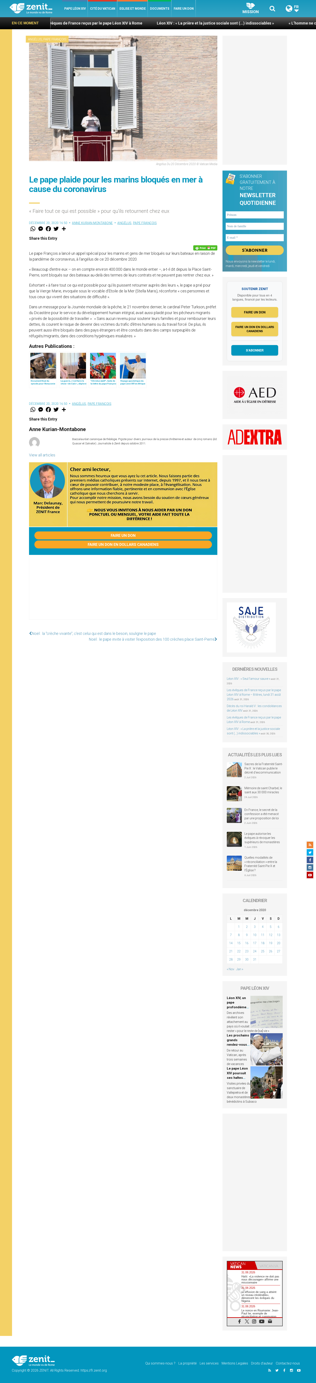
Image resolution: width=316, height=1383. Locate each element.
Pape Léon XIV (75, 8)
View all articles (42, 455)
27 (278, 951)
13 (278, 935)
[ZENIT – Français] (35, 8)
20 (278, 943)
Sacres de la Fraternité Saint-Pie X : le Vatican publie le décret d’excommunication (263, 768)
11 (262, 935)
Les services (209, 1363)
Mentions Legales (235, 1363)
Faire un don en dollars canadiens (123, 544)
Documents (159, 8)
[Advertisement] (123, 592)
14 (231, 943)
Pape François (54, 39)
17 (254, 943)
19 (270, 943)
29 (239, 959)
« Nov (230, 969)
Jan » (239, 969)
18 (262, 943)
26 (270, 951)
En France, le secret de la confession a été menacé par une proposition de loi (261, 814)
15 (239, 943)
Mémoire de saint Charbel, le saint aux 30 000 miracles (263, 790)
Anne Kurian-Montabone (92, 223)
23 (247, 951)
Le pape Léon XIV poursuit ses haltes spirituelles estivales (237, 1078)
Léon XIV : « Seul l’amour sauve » (248, 678)
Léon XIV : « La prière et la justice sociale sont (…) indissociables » (141, 23)
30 (247, 959)
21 (231, 951)
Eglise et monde (133, 8)
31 (254, 959)
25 (262, 951)
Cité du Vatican (102, 8)
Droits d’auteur (262, 1363)
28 (231, 959)
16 (247, 943)
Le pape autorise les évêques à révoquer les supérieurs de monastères (262, 838)
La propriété (187, 1363)
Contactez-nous (288, 1363)
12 (270, 935)
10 (254, 935)
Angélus (35, 39)
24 (254, 951)
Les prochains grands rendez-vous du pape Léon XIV (238, 1044)
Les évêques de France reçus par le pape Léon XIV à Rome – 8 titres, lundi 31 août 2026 (254, 694)
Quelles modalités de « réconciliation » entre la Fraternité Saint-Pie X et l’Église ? (260, 864)
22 (239, 951)
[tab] (241, 1265)
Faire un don (184, 8)
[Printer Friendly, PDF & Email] (205, 247)
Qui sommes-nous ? (160, 1363)
